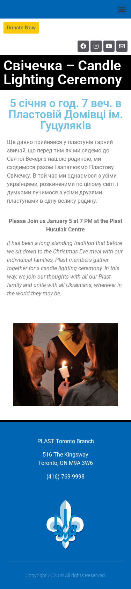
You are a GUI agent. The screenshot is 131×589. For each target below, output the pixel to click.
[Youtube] (109, 46)
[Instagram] (96, 46)
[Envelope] (122, 46)
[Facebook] (83, 46)
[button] (122, 9)
